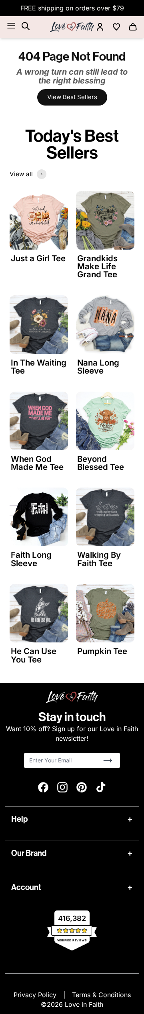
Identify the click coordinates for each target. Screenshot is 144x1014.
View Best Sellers (72, 97)
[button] (107, 760)
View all (21, 174)
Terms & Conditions (101, 995)
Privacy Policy (36, 995)
